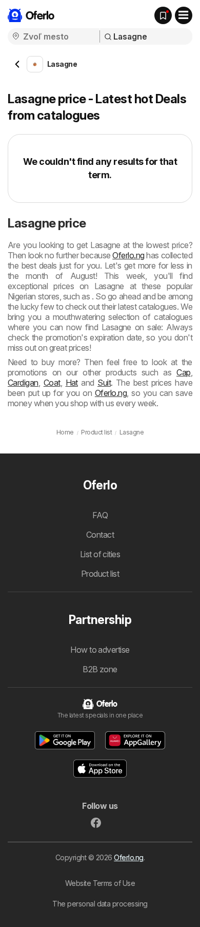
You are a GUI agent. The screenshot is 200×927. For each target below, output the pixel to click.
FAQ (100, 515)
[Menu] (183, 15)
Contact (100, 534)
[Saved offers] (163, 15)
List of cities (100, 554)
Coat (52, 382)
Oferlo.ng (128, 255)
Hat (72, 382)
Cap (183, 372)
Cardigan (23, 382)
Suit (104, 382)
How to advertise (100, 650)
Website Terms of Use (100, 883)
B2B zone (100, 669)
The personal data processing (100, 903)
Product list (100, 574)
